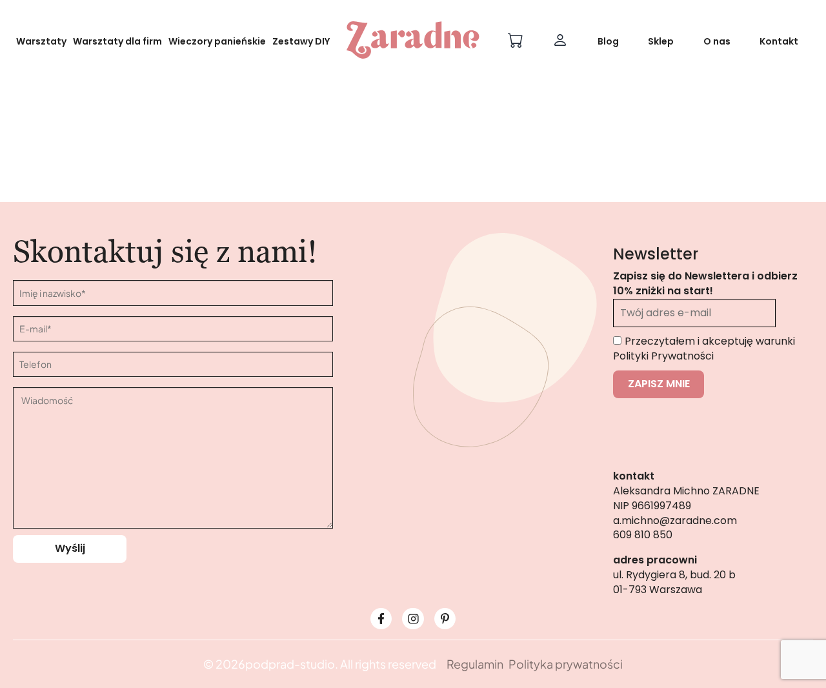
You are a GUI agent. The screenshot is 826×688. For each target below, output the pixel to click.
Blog (608, 41)
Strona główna (361, 208)
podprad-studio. (291, 663)
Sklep (661, 41)
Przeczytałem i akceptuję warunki (704, 348)
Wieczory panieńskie (217, 41)
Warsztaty (41, 41)
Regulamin (475, 663)
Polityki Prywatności (663, 356)
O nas (716, 41)
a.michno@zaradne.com (675, 520)
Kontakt (779, 41)
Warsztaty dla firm (117, 41)
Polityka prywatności (566, 663)
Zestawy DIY (301, 41)
